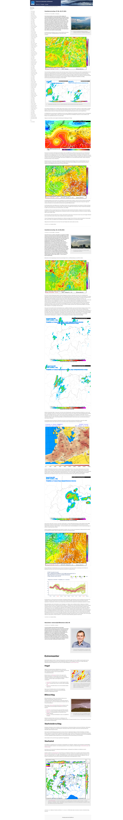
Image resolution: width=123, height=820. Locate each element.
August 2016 (33, 64)
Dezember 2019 (34, 34)
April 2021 (33, 22)
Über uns (38, 4)
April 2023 (33, 11)
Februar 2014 (33, 93)
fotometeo (57, 13)
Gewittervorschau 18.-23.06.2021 (55, 230)
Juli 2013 (32, 97)
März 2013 (33, 102)
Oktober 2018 (33, 44)
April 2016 (33, 68)
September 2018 (34, 45)
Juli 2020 (32, 28)
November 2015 (34, 72)
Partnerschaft (52, 705)
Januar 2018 (33, 51)
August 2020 (33, 27)
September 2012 (34, 108)
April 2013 (33, 101)
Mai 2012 (32, 112)
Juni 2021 (33, 20)
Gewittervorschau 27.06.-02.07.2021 (55, 11)
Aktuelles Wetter (53, 224)
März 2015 (33, 80)
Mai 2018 (32, 50)
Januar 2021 (33, 25)
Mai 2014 (32, 90)
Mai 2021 (32, 21)
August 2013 (33, 96)
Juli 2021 (32, 19)
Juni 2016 (33, 66)
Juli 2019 (32, 39)
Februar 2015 (33, 81)
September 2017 (34, 53)
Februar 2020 (33, 32)
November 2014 (34, 85)
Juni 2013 (33, 98)
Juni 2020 (33, 29)
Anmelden (33, 121)
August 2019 (33, 37)
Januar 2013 (33, 104)
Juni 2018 (33, 49)
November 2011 (34, 118)
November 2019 (34, 35)
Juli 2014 (32, 88)
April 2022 (33, 14)
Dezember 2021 (34, 17)
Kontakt (46, 4)
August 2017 (33, 55)
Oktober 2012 (33, 106)
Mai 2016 (32, 67)
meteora (56, 625)
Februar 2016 (33, 70)
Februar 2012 (33, 114)
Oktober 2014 (33, 86)
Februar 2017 (33, 59)
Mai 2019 (32, 41)
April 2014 (33, 91)
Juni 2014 (33, 89)
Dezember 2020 (34, 26)
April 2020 (33, 30)
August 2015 (33, 74)
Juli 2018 (32, 48)
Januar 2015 (33, 82)
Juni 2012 (33, 111)
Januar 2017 (33, 60)
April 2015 (33, 79)
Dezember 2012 (34, 105)
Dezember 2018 (34, 43)
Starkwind (46, 811)
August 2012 (33, 109)
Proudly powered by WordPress (68, 817)
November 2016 (34, 62)
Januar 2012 (33, 116)
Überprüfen (48, 714)
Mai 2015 (32, 78)
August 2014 (33, 87)
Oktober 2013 (33, 94)
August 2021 (33, 18)
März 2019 (33, 42)
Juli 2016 (32, 65)
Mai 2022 (32, 13)
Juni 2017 (33, 57)
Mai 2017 (32, 58)
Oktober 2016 (33, 63)
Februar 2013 (33, 103)
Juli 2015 (32, 75)
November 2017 (34, 52)
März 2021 (33, 24)
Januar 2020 (33, 33)
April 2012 (33, 113)
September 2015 (34, 73)
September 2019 (34, 36)
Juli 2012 (32, 110)
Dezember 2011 (34, 117)
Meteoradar (54, 675)
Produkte (42, 4)
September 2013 (34, 95)
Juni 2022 (33, 12)
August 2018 (33, 47)
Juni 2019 (33, 40)
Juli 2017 (32, 56)
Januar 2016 (33, 71)
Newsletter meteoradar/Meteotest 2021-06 (57, 622)
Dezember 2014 (34, 83)
